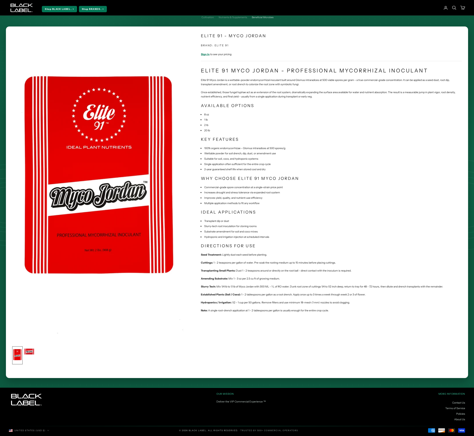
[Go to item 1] (17, 355)
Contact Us (458, 402)
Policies (460, 413)
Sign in (205, 54)
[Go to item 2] (29, 351)
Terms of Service (455, 408)
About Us (459, 419)
